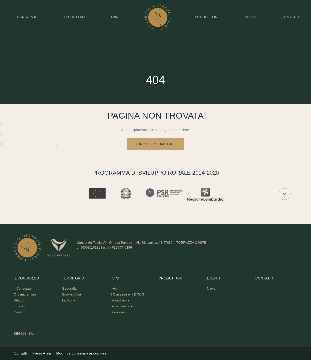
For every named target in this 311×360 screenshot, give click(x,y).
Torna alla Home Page (155, 144)
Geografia (69, 288)
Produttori (170, 278)
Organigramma (25, 294)
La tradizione (119, 300)
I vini (115, 17)
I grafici (19, 306)
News (211, 288)
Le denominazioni (123, 306)
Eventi (250, 17)
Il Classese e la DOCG (127, 294)
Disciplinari (118, 312)
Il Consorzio (25, 17)
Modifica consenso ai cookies (81, 353)
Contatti (19, 312)
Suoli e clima (71, 294)
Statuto (19, 300)
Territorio (74, 17)
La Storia (68, 300)
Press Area (41, 353)
